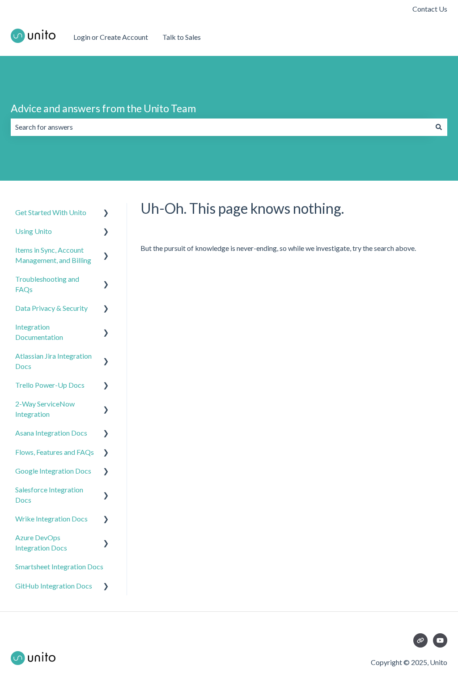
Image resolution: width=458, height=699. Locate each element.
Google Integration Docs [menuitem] (53, 470)
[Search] (438, 127)
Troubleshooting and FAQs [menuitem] (47, 284)
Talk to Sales (181, 37)
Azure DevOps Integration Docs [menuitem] (41, 542)
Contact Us (429, 8)
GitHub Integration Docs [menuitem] (53, 585)
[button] (106, 213)
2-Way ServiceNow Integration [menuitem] (45, 408)
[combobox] (220, 127)
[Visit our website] (420, 640)
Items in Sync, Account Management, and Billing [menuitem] (53, 255)
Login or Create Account (110, 37)
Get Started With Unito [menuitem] (50, 212)
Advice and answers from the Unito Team (103, 108)
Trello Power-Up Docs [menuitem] (50, 385)
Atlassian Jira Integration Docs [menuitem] (53, 361)
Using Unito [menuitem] (33, 231)
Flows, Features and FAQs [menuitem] (54, 452)
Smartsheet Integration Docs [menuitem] (59, 566)
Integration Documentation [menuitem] (39, 331)
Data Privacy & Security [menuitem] (51, 308)
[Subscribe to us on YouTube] (440, 640)
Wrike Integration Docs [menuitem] (51, 518)
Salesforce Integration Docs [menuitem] (49, 494)
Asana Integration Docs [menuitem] (51, 432)
